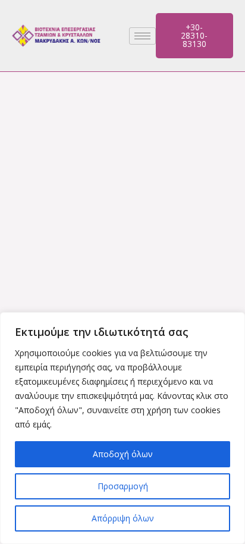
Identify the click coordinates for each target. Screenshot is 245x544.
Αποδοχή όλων (123, 454)
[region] (122, 428)
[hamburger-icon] (142, 36)
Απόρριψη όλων (123, 518)
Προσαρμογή (123, 486)
